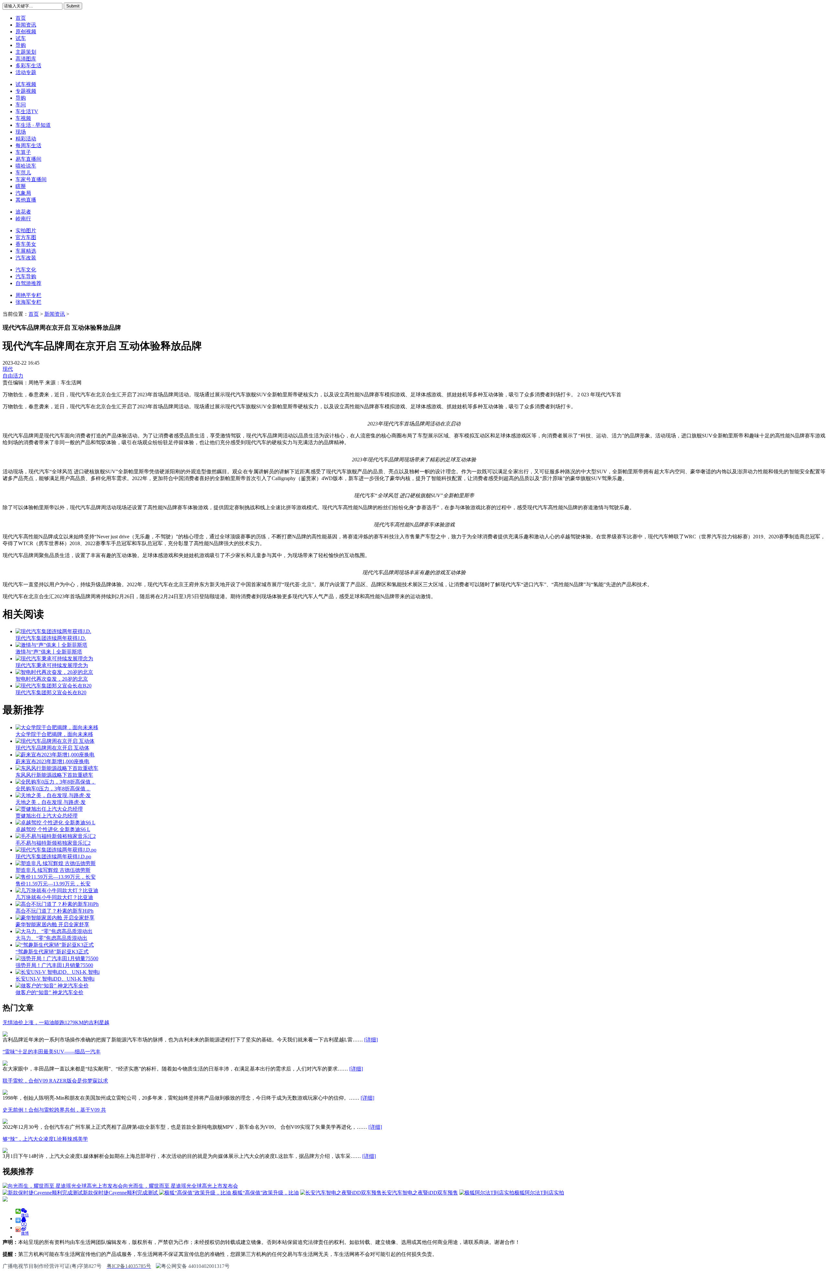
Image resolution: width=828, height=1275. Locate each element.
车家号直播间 (31, 179)
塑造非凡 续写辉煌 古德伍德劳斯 (53, 870)
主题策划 (26, 52)
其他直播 (26, 200)
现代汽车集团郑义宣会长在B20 (51, 692)
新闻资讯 (26, 24)
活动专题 (26, 72)
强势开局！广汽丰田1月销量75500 (54, 965)
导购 (21, 45)
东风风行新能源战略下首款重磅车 (54, 775)
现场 (21, 132)
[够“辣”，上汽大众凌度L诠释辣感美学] (5, 1151)
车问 (21, 104)
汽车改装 (26, 257)
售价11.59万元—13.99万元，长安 (53, 883)
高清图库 (26, 58)
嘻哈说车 (26, 166)
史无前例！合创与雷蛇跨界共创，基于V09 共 (54, 1110)
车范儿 (23, 172)
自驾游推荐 (28, 283)
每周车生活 (28, 145)
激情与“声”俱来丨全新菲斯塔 (49, 651)
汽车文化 (26, 269)
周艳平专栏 (28, 295)
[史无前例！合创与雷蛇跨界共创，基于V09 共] (5, 1122)
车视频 (23, 118)
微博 (25, 1231)
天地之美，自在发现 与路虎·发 (51, 802)
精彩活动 (26, 138)
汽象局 (23, 193)
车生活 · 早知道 (33, 125)
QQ (24, 1222)
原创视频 (26, 31)
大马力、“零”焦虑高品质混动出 (51, 938)
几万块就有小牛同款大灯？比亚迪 (54, 897)
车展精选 (26, 251)
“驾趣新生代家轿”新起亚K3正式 (52, 951)
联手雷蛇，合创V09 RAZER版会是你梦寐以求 (55, 1080)
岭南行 (23, 218)
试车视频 (26, 84)
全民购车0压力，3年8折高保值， (53, 788)
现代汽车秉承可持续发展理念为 (52, 665)
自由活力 (13, 376)
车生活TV (27, 111)
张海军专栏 (28, 302)
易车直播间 (28, 159)
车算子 (23, 152)
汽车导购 (26, 276)
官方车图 (26, 237)
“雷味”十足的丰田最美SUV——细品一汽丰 (52, 1051)
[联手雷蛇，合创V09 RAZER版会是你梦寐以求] (5, 1093)
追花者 (23, 211)
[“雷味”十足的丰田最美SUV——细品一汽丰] (5, 1064)
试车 (21, 38)
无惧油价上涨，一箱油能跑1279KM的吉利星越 (56, 1022)
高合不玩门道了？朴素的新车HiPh (54, 911)
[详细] (371, 1039)
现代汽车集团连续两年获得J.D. (51, 638)
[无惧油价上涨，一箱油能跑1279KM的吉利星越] (5, 1035)
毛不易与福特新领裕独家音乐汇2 (53, 843)
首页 (21, 18)
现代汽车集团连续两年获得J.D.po (53, 856)
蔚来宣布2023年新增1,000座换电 (52, 761)
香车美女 (26, 244)
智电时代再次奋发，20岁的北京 (52, 679)
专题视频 (26, 91)
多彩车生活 (28, 65)
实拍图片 (26, 230)
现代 (8, 369)
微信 (25, 1213)
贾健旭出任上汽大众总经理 (47, 816)
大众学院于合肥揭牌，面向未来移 (54, 734)
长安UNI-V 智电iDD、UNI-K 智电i (55, 979)
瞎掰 (21, 186)
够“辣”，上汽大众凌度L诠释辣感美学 (45, 1139)
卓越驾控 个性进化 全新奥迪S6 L (53, 829)
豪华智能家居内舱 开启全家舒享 (52, 924)
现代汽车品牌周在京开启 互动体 (52, 748)
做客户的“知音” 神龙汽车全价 (49, 992)
